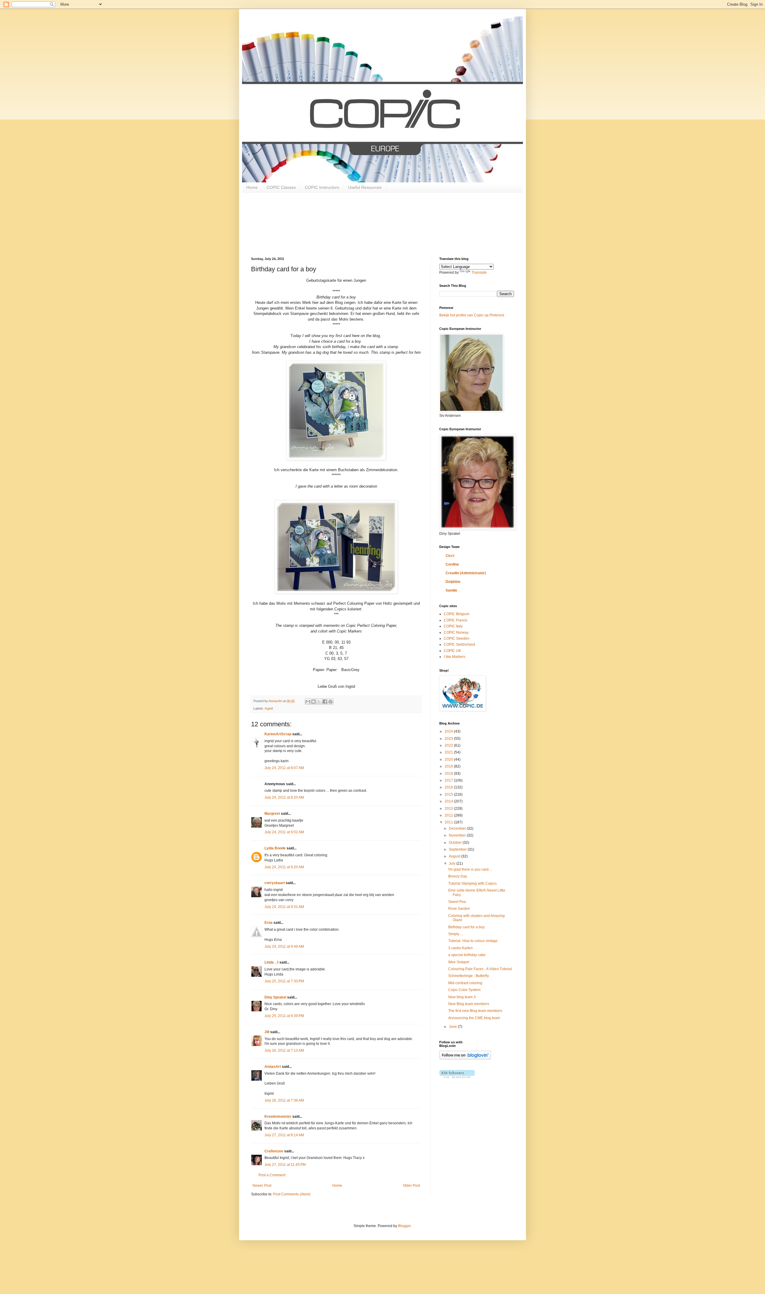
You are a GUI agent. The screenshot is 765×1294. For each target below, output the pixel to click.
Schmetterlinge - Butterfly (468, 976)
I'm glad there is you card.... (470, 869)
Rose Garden (459, 908)
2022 (449, 745)
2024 (449, 731)
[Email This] (308, 702)
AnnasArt (272, 1067)
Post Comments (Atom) (291, 1194)
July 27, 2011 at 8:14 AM (284, 1135)
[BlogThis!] (313, 702)
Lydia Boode (275, 848)
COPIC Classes (281, 187)
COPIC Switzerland (459, 644)
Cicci (450, 556)
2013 (449, 808)
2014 (449, 801)
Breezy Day (457, 876)
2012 (449, 815)
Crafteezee (273, 1151)
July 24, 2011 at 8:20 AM (284, 797)
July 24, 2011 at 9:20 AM (284, 867)
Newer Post (262, 1185)
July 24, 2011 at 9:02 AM (284, 832)
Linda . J (271, 962)
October (456, 842)
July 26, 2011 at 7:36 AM (284, 1100)
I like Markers (454, 657)
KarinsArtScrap (277, 734)
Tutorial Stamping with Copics (472, 883)
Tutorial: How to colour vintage (473, 941)
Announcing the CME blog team (474, 1018)
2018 (449, 773)
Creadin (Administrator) (466, 573)
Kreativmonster (277, 1116)
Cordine (452, 564)
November (458, 835)
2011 (449, 822)
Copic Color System (464, 990)
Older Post (411, 1185)
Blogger (404, 1226)
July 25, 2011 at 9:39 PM (284, 1016)
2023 (449, 738)
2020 (449, 759)
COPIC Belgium (456, 614)
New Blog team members (468, 1004)
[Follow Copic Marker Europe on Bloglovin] (465, 1058)
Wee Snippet (458, 962)
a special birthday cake (467, 955)
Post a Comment (271, 1175)
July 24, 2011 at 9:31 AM (284, 907)
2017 (449, 780)
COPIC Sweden (456, 638)
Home (252, 187)
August (455, 856)
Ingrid (269, 708)
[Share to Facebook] (325, 702)
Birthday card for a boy (466, 927)
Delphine (453, 582)
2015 (449, 794)
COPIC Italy (453, 626)
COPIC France (455, 620)
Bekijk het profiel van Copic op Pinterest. (472, 315)
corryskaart (274, 883)
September (458, 849)
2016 (449, 787)
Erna (268, 923)
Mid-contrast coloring (465, 983)
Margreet (272, 813)
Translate (479, 272)
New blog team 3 (462, 997)
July (452, 863)
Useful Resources (365, 187)
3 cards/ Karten (460, 948)
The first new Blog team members (475, 1011)
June (453, 1027)
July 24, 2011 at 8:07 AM (284, 768)
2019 (449, 766)
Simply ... (455, 934)
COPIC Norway (456, 632)
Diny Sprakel (275, 997)
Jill (266, 1032)
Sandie (451, 590)
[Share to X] (319, 702)
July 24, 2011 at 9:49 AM (284, 946)
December (458, 828)
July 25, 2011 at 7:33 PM (284, 981)
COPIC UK (452, 651)
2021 (449, 752)
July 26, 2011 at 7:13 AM (284, 1050)
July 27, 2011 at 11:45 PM (285, 1165)
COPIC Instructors (322, 187)
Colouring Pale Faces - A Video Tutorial (480, 969)
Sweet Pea (457, 902)
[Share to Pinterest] (330, 702)
